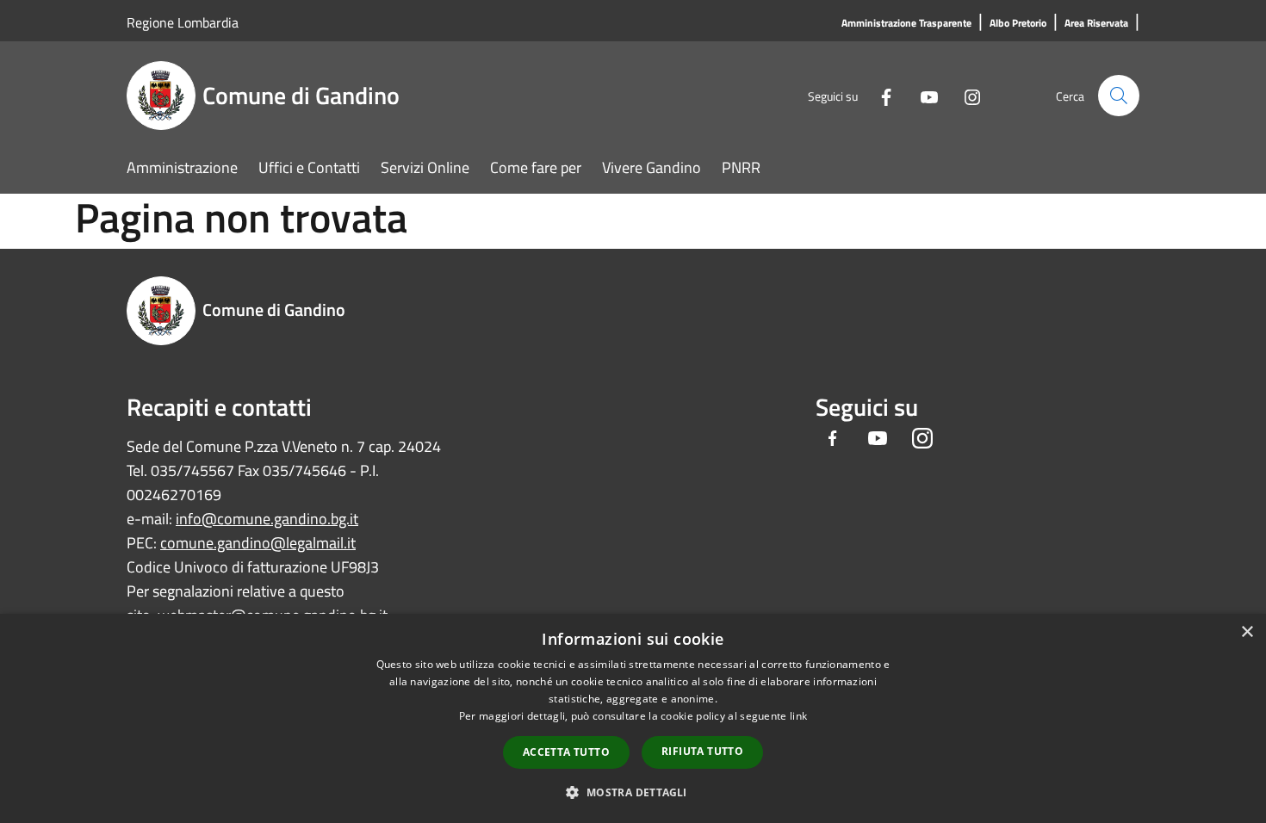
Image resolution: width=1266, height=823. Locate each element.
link (798, 716)
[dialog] (633, 718)
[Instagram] (965, 95)
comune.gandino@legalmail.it (258, 542)
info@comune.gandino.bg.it (267, 518)
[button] (632, 792)
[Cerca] (1118, 95)
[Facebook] (879, 95)
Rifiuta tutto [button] (702, 751)
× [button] (1246, 632)
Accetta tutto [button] (566, 752)
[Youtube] (922, 95)
